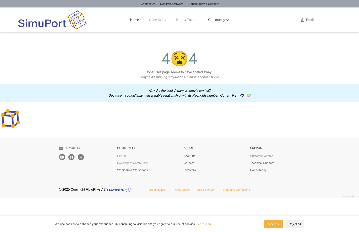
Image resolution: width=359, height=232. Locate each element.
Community (216, 20)
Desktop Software (171, 3)
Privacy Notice (181, 189)
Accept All (273, 224)
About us (189, 155)
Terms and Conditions (235, 189)
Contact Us (148, 3)
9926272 (354, 196)
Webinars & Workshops (132, 170)
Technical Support (262, 162)
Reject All (295, 224)
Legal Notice (157, 189)
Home (134, 20)
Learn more (204, 224)
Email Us (73, 148)
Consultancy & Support (203, 3)
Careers (189, 162)
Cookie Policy (206, 189)
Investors (190, 170)
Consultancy (258, 170)
